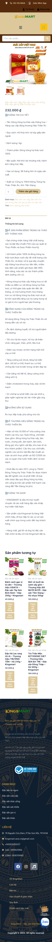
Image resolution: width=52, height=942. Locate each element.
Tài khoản (29, 9)
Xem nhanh (10, 616)
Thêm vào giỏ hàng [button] (9, 607)
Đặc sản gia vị (12, 104)
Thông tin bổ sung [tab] (14, 224)
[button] (20, 27)
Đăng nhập (45, 9)
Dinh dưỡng (15, 205)
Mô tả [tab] (8, 218)
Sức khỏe (25, 205)
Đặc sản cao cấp (13, 102)
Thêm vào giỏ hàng (28, 191)
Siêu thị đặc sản (27, 104)
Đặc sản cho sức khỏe (33, 102)
